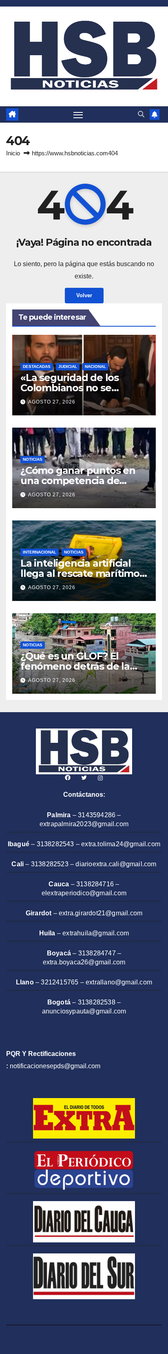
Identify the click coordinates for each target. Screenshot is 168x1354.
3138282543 (55, 844)
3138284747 (97, 953)
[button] (141, 114)
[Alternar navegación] (78, 114)
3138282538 (96, 1002)
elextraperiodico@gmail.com (84, 893)
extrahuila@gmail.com (95, 933)
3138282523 (50, 864)
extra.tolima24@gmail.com (120, 844)
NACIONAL (95, 366)
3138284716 (95, 884)
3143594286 (96, 815)
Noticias (32, 459)
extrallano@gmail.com (119, 982)
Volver (84, 295)
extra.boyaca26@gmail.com (84, 962)
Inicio (13, 153)
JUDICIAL (67, 366)
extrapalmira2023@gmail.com (84, 823)
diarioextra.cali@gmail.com (115, 864)
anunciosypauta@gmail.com (84, 1011)
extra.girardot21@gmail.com (100, 913)
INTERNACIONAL (39, 552)
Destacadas (37, 366)
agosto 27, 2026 (51, 402)
